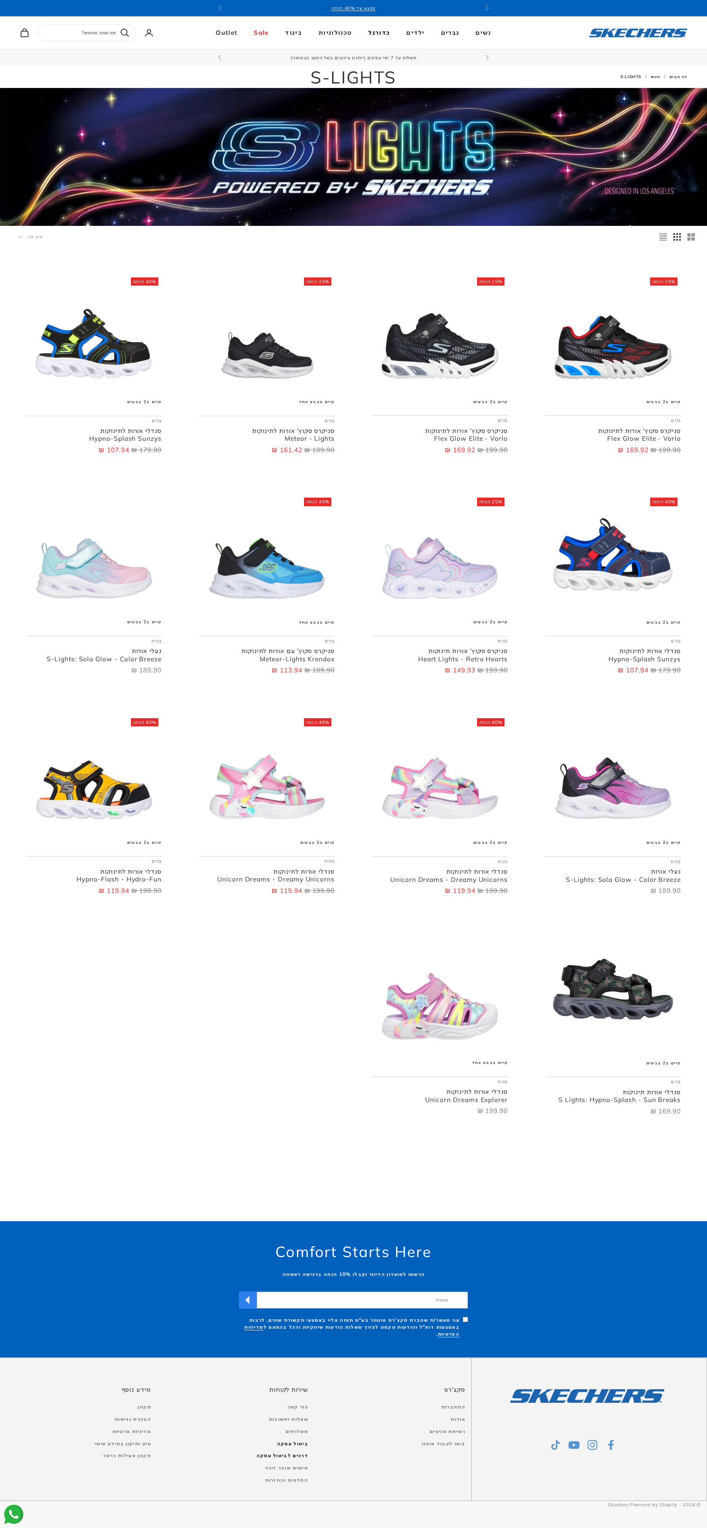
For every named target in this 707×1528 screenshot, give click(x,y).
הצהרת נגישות (133, 1419)
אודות (457, 1419)
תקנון (144, 1407)
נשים (483, 32)
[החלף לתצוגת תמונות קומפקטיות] (663, 237)
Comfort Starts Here (353, 1251)
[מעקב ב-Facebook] (611, 1445)
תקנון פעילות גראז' (126, 1455)
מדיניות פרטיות (132, 1431)
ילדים (415, 32)
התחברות (453, 1407)
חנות (655, 76)
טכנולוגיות (335, 32)
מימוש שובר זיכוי (286, 1468)
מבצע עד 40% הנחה (353, 8)
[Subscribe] (248, 1300)
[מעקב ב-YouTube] (574, 1445)
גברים (450, 32)
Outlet (226, 32)
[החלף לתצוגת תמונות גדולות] (691, 237)
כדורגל (379, 32)
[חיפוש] (125, 33)
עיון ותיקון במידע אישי (123, 1443)
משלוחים (297, 1431)
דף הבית (678, 76)
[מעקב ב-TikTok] (555, 1445)
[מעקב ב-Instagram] (592, 1445)
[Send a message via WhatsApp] (13, 1514)
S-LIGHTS (630, 76)
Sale (261, 32)
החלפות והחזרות (286, 1480)
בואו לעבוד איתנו (443, 1443)
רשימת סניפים (447, 1431)
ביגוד (293, 32)
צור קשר (297, 1407)
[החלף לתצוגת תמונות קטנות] (677, 237)
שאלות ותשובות (288, 1419)
